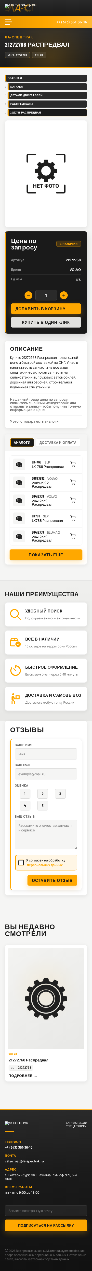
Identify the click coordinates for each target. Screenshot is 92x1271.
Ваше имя (24, 744)
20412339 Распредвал (42, 502)
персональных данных (45, 865)
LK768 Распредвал (47, 520)
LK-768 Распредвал (48, 466)
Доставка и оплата (57, 443)
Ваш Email (22, 764)
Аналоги (22, 443)
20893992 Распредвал (42, 484)
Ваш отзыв (25, 816)
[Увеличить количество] (64, 295)
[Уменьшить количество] (28, 295)
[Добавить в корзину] (73, 464)
